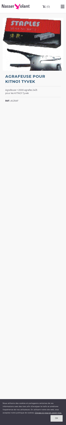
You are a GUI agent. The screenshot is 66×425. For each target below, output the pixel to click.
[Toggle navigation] (62, 6)
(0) (48, 6)
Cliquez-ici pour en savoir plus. (48, 413)
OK (56, 418)
